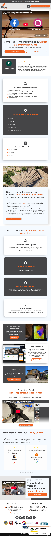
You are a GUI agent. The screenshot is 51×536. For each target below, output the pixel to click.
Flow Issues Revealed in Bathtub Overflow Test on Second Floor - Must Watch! (44, 408)
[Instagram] (23, 517)
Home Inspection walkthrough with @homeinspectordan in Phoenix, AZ (44, 418)
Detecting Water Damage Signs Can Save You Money (44, 422)
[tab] (41, 405)
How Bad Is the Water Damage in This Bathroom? (44, 412)
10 (31, 472)
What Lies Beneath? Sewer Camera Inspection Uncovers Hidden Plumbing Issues (44, 415)
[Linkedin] (27, 517)
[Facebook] (17, 517)
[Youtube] (20, 517)
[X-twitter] (30, 517)
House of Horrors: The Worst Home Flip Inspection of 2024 (44, 405)
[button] (28, 6)
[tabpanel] (18, 411)
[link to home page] (9, 6)
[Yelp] (34, 517)
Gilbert (24, 203)
